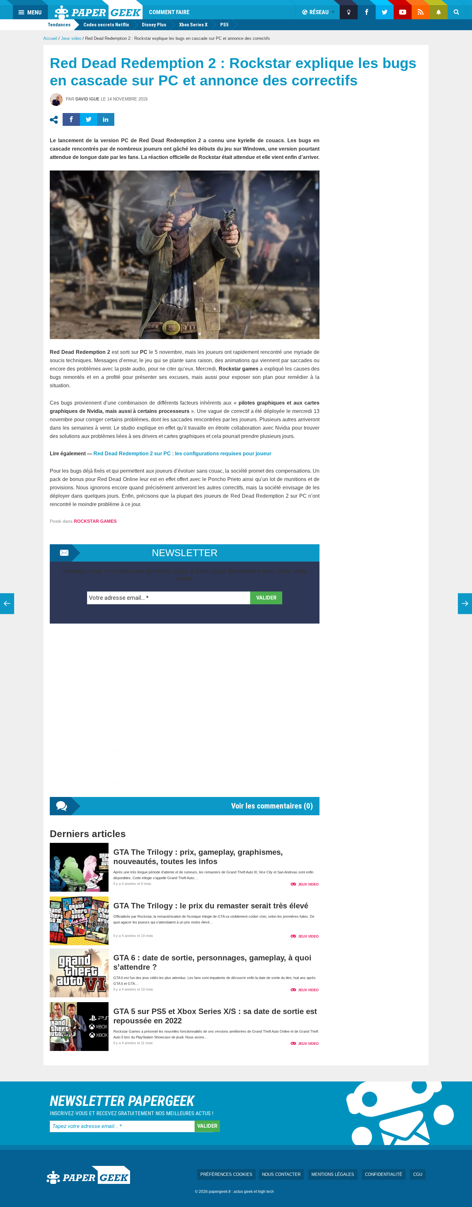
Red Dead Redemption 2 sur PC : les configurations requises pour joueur (182, 453)
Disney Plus (154, 25)
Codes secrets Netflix (106, 25)
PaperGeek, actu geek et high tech (99, 9)
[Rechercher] (457, 12)
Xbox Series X (193, 25)
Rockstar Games (95, 521)
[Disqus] (184, 716)
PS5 (224, 25)
